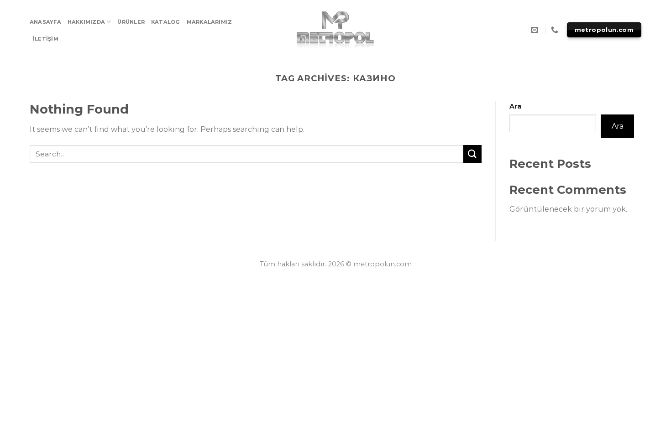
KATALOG (165, 22)
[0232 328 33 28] (556, 30)
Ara (515, 106)
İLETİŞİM (45, 39)
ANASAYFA (45, 22)
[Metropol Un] (336, 30)
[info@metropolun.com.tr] (535, 30)
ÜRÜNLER (131, 22)
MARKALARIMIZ (209, 22)
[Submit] (472, 154)
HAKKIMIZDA (86, 22)
